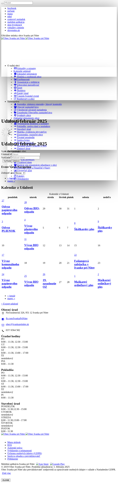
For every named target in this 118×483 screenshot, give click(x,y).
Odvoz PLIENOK (8, 229)
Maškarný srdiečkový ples (83, 283)
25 (25, 276)
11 (25, 239)
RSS (9, 445)
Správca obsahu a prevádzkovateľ (23, 456)
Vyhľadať (6, 157)
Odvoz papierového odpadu (9, 210)
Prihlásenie (12, 459)
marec (11, 181)
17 (3, 255)
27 (3, 200)
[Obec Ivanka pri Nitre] (25, 38)
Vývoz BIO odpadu (31, 246)
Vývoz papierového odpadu (9, 283)
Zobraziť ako (7, 173)
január (11, 178)
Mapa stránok (14, 442)
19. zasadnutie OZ (49, 283)
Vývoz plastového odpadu (31, 229)
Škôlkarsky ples (84, 229)
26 (44, 274)
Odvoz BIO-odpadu (32, 210)
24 (3, 274)
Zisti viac (6, 473)
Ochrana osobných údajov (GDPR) (24, 453)
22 (75, 255)
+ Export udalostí (9, 303)
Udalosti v (6, 154)
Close (5, 480)
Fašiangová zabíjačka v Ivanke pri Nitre (84, 264)
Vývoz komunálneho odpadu (10, 264)
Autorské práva (14, 447)
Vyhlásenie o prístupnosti (19, 450)
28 (25, 202)
